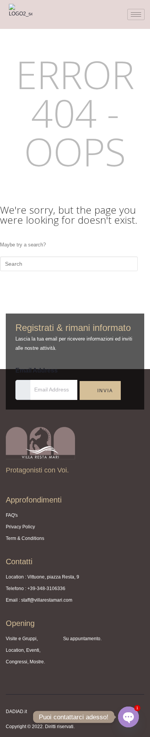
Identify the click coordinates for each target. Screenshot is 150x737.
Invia (104, 390)
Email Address (36, 370)
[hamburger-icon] (136, 14)
